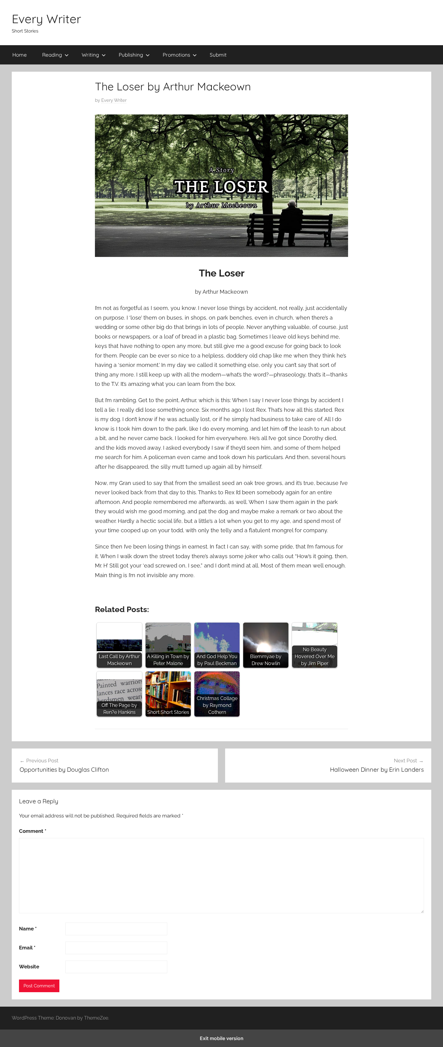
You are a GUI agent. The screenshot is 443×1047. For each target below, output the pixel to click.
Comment (32, 831)
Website (29, 967)
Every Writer (46, 18)
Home (19, 55)
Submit (218, 55)
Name (28, 929)
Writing (90, 55)
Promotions (176, 55)
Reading (52, 55)
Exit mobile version (221, 1038)
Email (27, 948)
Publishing (131, 55)
